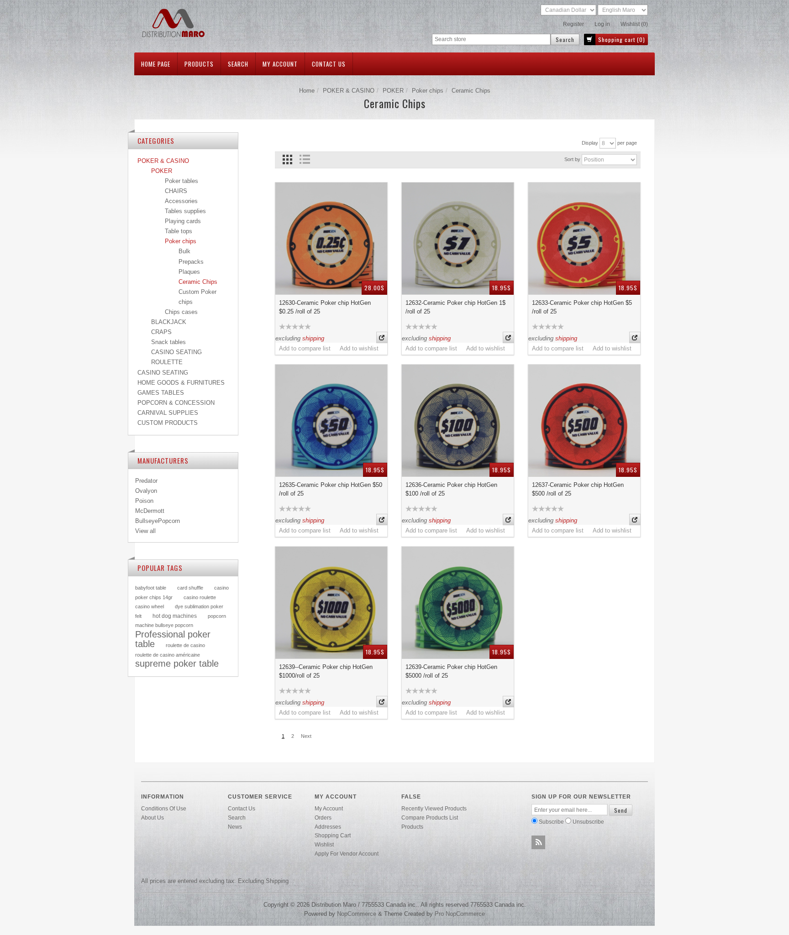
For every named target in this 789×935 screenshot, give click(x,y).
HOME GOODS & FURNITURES (181, 382)
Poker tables (181, 181)
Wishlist (324, 844)
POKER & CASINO (348, 90)
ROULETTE (167, 362)
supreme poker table (177, 663)
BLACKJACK (168, 322)
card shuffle (190, 587)
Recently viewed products (434, 808)
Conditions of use (163, 808)
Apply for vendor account (347, 854)
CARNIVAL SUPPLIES (167, 412)
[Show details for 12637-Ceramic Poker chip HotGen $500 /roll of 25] (584, 420)
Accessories (181, 201)
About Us (152, 817)
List (304, 159)
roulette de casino (185, 645)
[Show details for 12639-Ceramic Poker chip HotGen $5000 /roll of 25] (458, 602)
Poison (144, 500)
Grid (287, 159)
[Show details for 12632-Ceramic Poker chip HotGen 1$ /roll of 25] (458, 238)
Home (307, 90)
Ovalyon (146, 490)
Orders (323, 817)
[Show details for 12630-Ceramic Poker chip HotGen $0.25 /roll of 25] (331, 238)
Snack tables (168, 342)
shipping (313, 338)
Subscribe (551, 822)
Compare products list (429, 817)
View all (145, 531)
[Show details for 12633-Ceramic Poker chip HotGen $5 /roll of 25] (584, 238)
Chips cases (181, 311)
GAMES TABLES (160, 392)
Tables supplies (185, 211)
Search (238, 63)
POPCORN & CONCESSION (176, 402)
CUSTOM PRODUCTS (167, 422)
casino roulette (200, 597)
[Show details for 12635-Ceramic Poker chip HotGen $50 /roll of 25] (331, 420)
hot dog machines (175, 616)
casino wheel (149, 606)
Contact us (329, 63)
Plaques (189, 271)
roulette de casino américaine (167, 655)
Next (306, 736)
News (235, 827)
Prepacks (191, 261)
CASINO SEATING (176, 352)
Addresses (328, 827)
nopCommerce (356, 913)
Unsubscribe (588, 822)
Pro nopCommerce (460, 913)
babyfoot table (150, 587)
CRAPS (161, 332)
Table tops (178, 231)
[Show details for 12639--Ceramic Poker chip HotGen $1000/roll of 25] (331, 602)
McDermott (149, 510)
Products (199, 63)
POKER (393, 90)
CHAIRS (176, 191)
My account (280, 63)
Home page (155, 63)
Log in (602, 24)
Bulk (184, 251)
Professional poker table (172, 639)
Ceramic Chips (198, 281)
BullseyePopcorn (157, 520)
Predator (146, 480)
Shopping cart (333, 835)
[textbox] (491, 39)
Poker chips (427, 90)
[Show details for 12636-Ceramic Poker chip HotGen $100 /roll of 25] (458, 420)
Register (573, 24)
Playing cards (183, 221)
